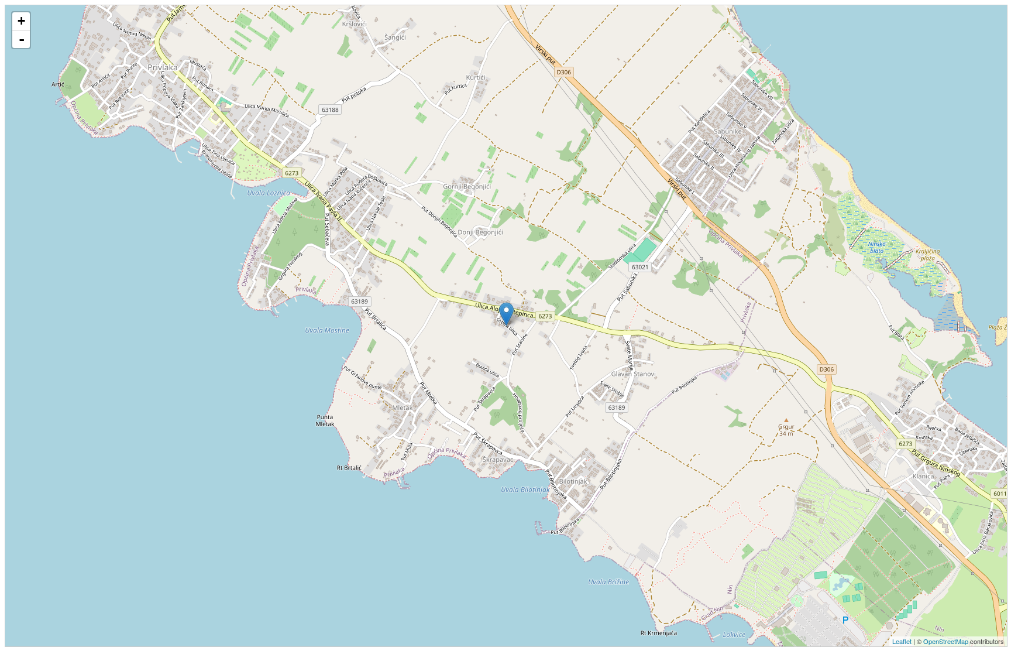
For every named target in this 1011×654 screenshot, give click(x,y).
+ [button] (21, 20)
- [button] (22, 39)
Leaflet (902, 641)
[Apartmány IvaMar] (506, 314)
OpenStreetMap (945, 641)
